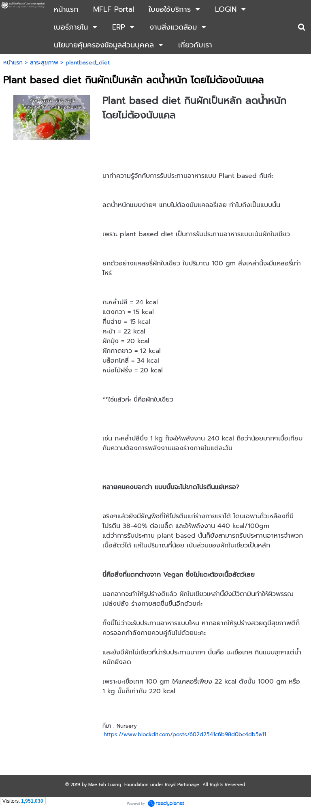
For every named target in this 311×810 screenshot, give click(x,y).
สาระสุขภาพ (44, 62)
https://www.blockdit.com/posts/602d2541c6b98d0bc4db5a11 (185, 734)
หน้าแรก (13, 62)
